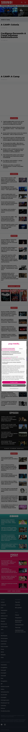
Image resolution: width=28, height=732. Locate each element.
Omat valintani (14, 385)
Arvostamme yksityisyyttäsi (8, 348)
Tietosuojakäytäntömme (14, 388)
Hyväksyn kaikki (14, 382)
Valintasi (21, 348)
